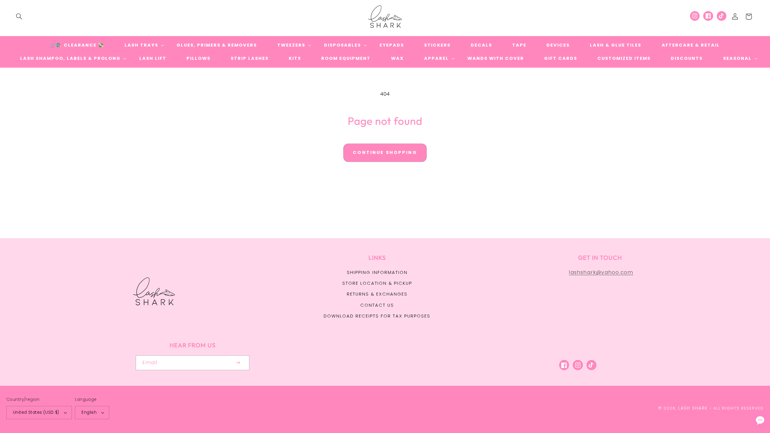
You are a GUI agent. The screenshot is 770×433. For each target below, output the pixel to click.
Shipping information (377, 272)
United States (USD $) (36, 412)
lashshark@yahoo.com (601, 272)
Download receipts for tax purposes (377, 316)
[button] (19, 16)
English (89, 412)
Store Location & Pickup (377, 283)
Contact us (377, 305)
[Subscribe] (238, 362)
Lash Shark (693, 408)
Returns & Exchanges (377, 294)
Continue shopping (385, 152)
